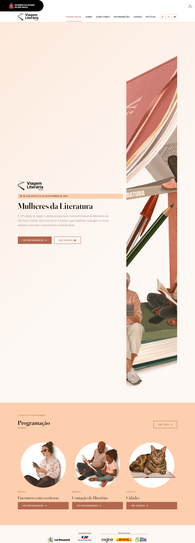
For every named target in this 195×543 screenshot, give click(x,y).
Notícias (150, 16)
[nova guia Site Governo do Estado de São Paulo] (23, 6)
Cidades (137, 16)
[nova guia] (190, 6)
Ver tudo (164, 424)
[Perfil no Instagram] (168, 16)
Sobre (89, 16)
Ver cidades (66, 240)
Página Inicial (74, 16)
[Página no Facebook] (162, 16)
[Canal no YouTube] (174, 16)
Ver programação (33, 240)
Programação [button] (122, 16)
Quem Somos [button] (103, 16)
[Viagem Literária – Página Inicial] (28, 16)
